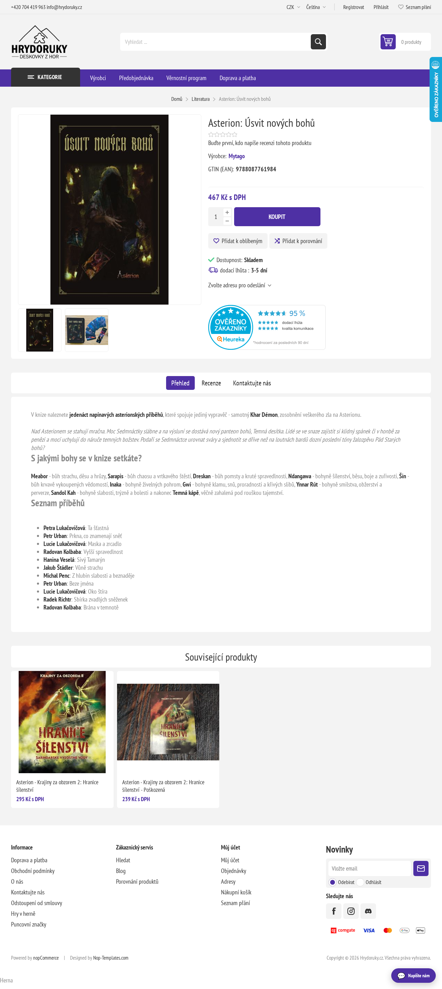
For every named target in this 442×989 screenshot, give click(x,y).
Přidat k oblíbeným (242, 241)
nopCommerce (46, 957)
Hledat (318, 41)
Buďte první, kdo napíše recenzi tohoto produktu (259, 143)
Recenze (211, 382)
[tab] (180, 383)
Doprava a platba (29, 860)
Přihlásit (381, 6)
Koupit (277, 217)
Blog (121, 871)
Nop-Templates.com (110, 957)
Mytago (237, 156)
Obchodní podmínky (33, 871)
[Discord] (368, 911)
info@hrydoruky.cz (64, 6)
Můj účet (230, 860)
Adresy (228, 881)
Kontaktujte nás (252, 382)
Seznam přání (235, 903)
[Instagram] (351, 911)
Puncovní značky (28, 924)
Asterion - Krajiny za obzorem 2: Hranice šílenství (57, 786)
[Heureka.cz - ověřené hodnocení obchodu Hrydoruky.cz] (267, 348)
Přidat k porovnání (302, 241)
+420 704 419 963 (28, 6)
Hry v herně (23, 914)
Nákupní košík (236, 892)
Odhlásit (373, 881)
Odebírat (346, 881)
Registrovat (353, 6)
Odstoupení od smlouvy (36, 903)
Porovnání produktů (137, 881)
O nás (17, 881)
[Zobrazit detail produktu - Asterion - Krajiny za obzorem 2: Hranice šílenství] (62, 722)
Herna (6, 980)
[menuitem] (63, 860)
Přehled (180, 382)
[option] (39, 330)
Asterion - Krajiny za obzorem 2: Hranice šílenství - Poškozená (163, 786)
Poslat (421, 868)
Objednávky (233, 871)
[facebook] (334, 911)
